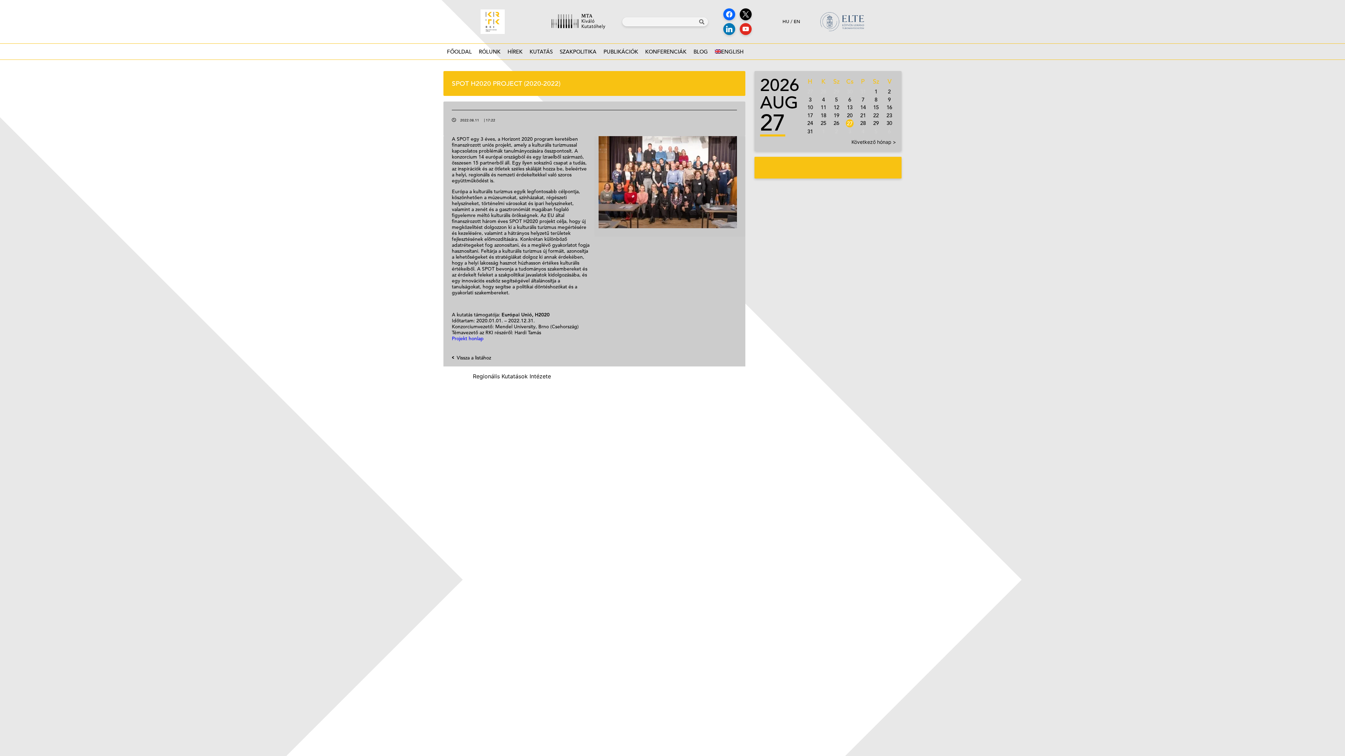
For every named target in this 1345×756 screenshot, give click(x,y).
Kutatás (541, 51)
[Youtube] (746, 29)
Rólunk (490, 51)
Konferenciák (666, 51)
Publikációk (620, 51)
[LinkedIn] (729, 29)
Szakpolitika (578, 51)
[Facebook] (729, 14)
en (797, 21)
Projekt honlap (468, 338)
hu (785, 21)
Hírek (515, 51)
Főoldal (459, 51)
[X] (746, 14)
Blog (701, 51)
